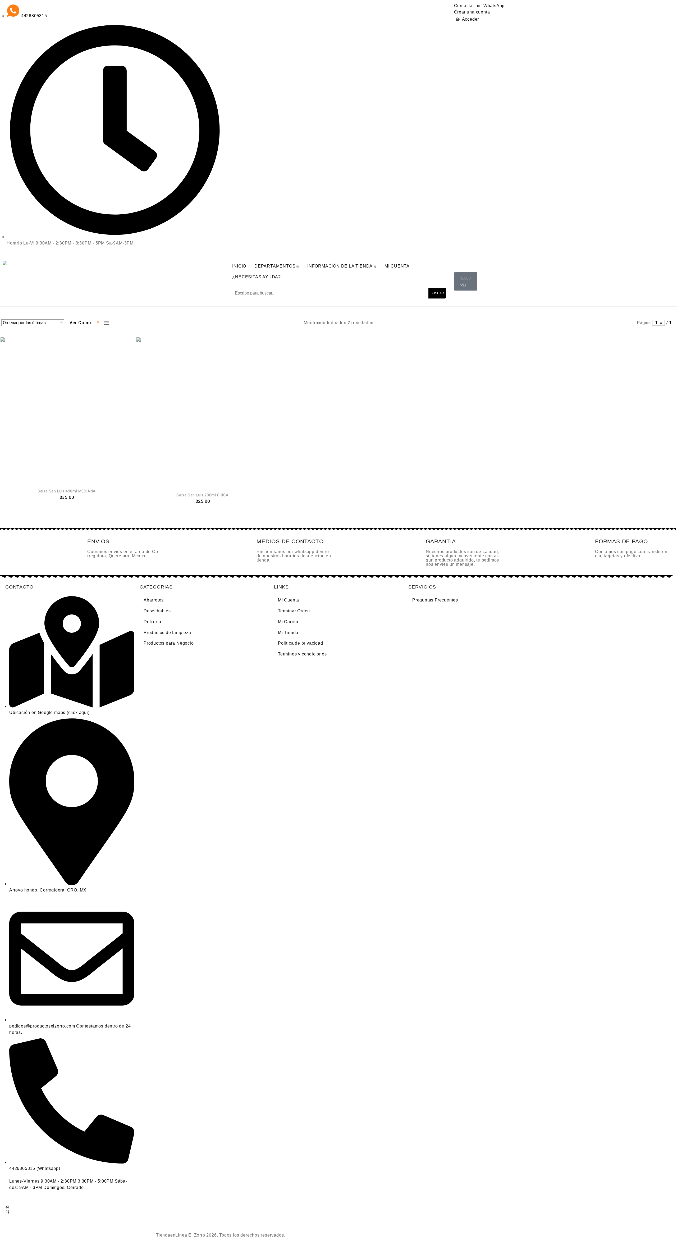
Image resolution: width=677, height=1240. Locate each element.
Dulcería (152, 621)
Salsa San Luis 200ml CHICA (202, 495)
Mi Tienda (288, 632)
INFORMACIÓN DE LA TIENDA (340, 266)
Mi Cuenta (288, 600)
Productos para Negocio (169, 643)
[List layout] (105, 322)
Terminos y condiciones (302, 654)
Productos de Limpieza (167, 632)
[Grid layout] (97, 322)
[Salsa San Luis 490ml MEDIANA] (66, 410)
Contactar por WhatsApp (479, 5)
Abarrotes (154, 600)
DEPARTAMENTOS (274, 266)
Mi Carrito (288, 621)
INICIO (239, 266)
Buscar (437, 293)
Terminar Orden (294, 611)
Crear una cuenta (472, 12)
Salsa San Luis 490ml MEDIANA (67, 491)
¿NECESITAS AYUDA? (256, 277)
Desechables (157, 611)
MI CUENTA (397, 266)
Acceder (470, 19)
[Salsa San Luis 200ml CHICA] (202, 412)
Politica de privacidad (300, 643)
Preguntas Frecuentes (435, 600)
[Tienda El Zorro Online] (7, 263)
